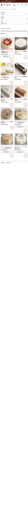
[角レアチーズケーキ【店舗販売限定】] (7, 91)
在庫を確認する (6, 56)
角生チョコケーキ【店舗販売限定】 (21, 99)
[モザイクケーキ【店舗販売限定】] (21, 69)
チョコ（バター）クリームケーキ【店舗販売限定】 (7, 147)
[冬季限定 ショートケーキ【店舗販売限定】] (7, 43)
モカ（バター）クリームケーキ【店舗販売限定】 (21, 122)
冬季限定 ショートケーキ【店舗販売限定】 (7, 52)
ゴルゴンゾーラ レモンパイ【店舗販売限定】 (7, 77)
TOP (2, 9)
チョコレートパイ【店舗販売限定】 (21, 52)
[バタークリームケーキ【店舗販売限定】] (21, 139)
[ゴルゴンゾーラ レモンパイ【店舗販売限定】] (7, 69)
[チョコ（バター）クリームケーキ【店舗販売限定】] (7, 139)
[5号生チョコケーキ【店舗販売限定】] (7, 114)
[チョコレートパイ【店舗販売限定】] (21, 43)
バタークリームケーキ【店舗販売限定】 (21, 147)
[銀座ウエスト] (6, 5)
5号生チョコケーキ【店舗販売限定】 (7, 122)
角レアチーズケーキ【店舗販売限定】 (7, 99)
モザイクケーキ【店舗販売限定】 (21, 77)
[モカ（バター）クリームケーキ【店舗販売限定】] (21, 114)
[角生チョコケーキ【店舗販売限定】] (21, 91)
